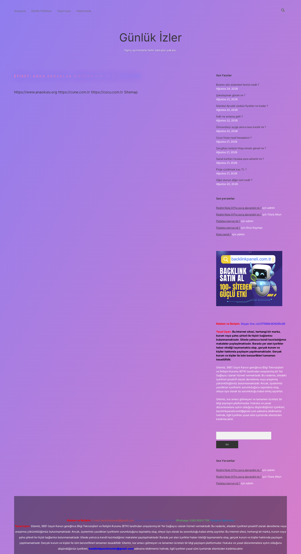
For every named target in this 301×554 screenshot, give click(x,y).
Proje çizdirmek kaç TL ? (231, 169)
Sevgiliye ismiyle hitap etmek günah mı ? (241, 148)
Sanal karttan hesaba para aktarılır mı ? (240, 158)
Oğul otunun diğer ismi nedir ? (234, 180)
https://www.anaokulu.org (35, 92)
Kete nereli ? (223, 234)
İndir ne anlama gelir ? (229, 116)
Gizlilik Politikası (41, 11)
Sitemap (131, 92)
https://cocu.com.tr (107, 92)
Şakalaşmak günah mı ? (230, 95)
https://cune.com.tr (74, 92)
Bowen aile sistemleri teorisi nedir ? (237, 84)
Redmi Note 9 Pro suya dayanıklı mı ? (239, 207)
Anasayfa (20, 11)
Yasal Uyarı (64, 11)
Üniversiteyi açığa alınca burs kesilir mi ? (241, 127)
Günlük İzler (150, 37)
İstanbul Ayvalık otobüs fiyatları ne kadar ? (242, 105)
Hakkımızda (83, 11)
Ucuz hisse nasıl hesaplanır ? (234, 137)
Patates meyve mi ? (228, 221)
